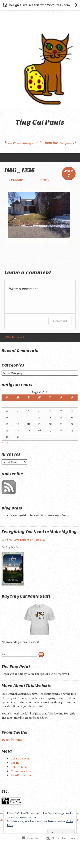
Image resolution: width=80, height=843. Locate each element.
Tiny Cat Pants (40, 122)
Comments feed (21, 771)
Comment (60, 321)
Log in (15, 763)
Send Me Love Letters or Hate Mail (23, 540)
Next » (44, 180)
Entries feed (19, 767)
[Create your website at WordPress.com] (40, 5)
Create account (20, 758)
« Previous (16, 180)
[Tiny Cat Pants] (40, 61)
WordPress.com (21, 775)
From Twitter (15, 732)
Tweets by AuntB (12, 740)
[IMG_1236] (39, 237)
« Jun (5, 442)
